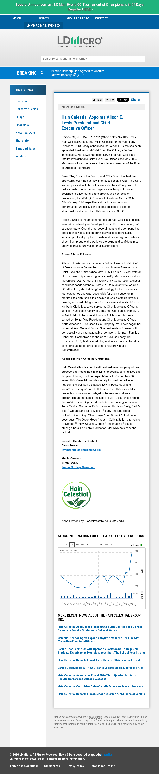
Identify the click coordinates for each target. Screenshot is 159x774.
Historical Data (25, 132)
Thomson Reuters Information (64, 758)
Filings (20, 117)
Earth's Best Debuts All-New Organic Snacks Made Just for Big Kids (101, 667)
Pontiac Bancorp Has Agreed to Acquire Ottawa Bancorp (77, 73)
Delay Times (88, 720)
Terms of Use (61, 727)
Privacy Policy (75, 766)
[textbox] (95, 58)
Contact (101, 18)
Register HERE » (80, 9)
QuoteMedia (95, 717)
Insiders (21, 156)
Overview (21, 101)
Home (17, 18)
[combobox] (93, 59)
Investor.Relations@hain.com (81, 450)
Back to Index (24, 89)
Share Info (22, 140)
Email (98, 100)
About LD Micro (77, 18)
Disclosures (52, 766)
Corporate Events (27, 109)
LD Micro (25, 754)
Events (43, 18)
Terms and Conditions (24, 766)
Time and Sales (25, 148)
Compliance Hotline (102, 766)
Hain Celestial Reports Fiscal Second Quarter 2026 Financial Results (101, 694)
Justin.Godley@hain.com (78, 467)
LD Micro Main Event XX (43, 25)
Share (135, 99)
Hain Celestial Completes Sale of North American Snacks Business (100, 686)
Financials (22, 124)
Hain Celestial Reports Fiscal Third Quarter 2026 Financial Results (100, 660)
